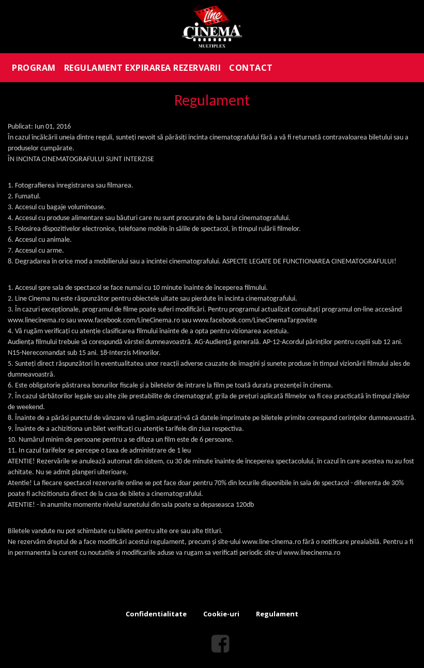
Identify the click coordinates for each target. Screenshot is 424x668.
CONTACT (251, 67)
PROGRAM (34, 67)
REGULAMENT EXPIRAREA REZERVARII (142, 67)
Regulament (277, 613)
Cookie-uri (221, 613)
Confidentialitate (156, 613)
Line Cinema (212, 26)
